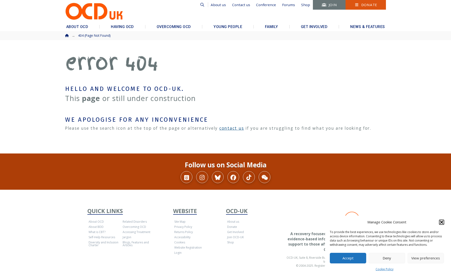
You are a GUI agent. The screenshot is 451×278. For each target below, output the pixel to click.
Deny (387, 258)
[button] (441, 222)
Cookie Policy (384, 269)
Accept (348, 258)
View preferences (425, 258)
